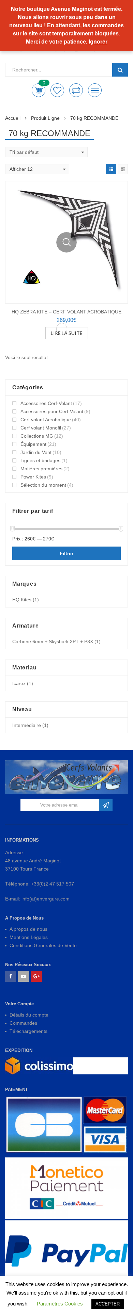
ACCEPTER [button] (107, 1303)
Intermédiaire (26, 725)
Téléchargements (28, 1031)
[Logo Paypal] (66, 1251)
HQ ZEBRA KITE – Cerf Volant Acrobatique (66, 311)
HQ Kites (21, 599)
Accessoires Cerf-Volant (46, 403)
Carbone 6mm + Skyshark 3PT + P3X (52, 641)
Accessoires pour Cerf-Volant (51, 411)
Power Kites (33, 477)
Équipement (33, 444)
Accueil (12, 118)
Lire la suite (67, 333)
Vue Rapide (66, 242)
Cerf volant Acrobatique (45, 419)
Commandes (23, 1023)
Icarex (19, 683)
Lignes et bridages (40, 460)
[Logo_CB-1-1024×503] (66, 1126)
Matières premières (41, 468)
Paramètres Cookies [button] (60, 1303)
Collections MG (36, 436)
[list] (123, 169)
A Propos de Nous (24, 918)
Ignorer (98, 42)
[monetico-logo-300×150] (66, 1188)
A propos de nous (28, 929)
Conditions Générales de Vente (43, 945)
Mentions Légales (29, 937)
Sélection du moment (43, 485)
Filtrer (66, 553)
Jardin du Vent (35, 452)
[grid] (111, 169)
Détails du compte (29, 1015)
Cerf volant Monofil (40, 428)
